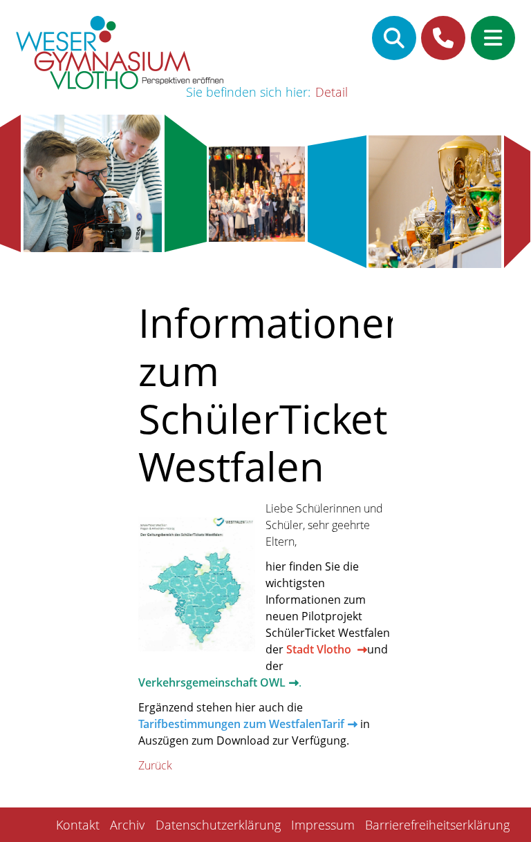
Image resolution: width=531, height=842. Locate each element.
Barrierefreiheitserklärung (437, 824)
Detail (331, 92)
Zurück (155, 765)
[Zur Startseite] (119, 55)
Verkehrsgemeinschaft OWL (212, 682)
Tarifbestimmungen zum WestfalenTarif (241, 723)
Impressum (323, 824)
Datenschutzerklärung (218, 824)
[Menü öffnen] (493, 38)
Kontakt (78, 824)
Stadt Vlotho (320, 649)
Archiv (127, 824)
